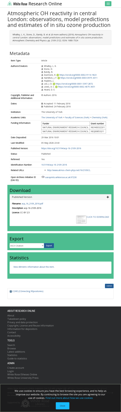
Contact (11, 332)
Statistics (12, 355)
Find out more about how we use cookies (69, 398)
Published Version (22, 197)
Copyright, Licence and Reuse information (30, 325)
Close (62, 405)
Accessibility (14, 335)
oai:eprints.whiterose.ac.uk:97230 (61, 177)
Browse (11, 348)
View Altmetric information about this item (33, 266)
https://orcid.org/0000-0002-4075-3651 (76, 86)
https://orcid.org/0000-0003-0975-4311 (79, 77)
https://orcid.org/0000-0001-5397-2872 (74, 83)
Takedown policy (16, 319)
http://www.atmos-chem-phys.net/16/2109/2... (69, 170)
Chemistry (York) (99, 117)
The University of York (51, 117)
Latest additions (16, 351)
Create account (15, 367)
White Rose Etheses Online (22, 374)
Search (11, 345)
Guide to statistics (17, 358)
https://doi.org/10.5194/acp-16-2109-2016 (61, 148)
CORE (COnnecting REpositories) (27, 291)
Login (10, 371)
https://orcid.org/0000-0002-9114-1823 (78, 74)
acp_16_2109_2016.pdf (32, 203)
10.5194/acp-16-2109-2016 (54, 164)
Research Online (37, 4)
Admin (109, 286)
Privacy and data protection (22, 322)
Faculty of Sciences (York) (77, 117)
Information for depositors (22, 329)
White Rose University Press (23, 377)
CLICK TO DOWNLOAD (98, 216)
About (10, 315)
